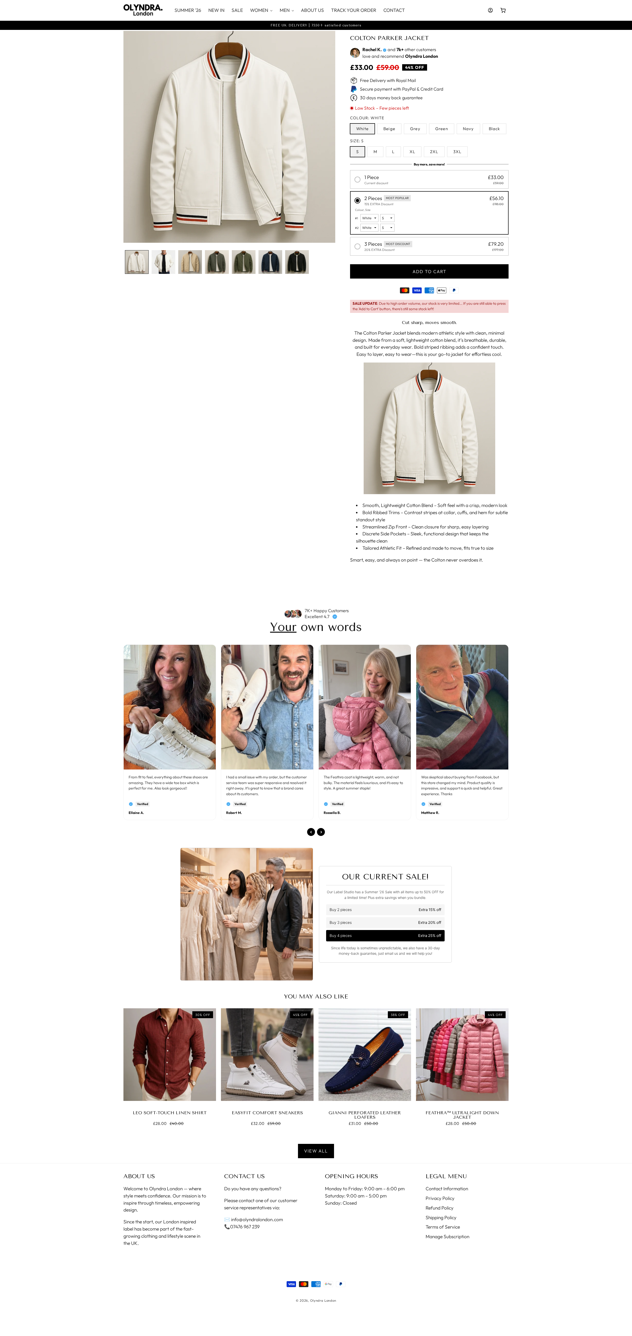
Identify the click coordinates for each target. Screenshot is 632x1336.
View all (316, 1151)
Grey (415, 128)
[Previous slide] (311, 832)
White (362, 128)
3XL (457, 151)
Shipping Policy (441, 1217)
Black (494, 128)
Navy (468, 128)
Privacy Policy (440, 1198)
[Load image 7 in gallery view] (297, 262)
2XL (434, 151)
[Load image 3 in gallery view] (190, 262)
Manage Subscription (447, 1237)
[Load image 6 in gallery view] (270, 262)
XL (412, 151)
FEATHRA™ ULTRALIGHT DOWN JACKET (462, 1115)
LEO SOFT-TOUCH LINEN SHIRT (170, 1113)
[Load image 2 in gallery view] (163, 262)
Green (441, 128)
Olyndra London (323, 1300)
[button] (261, 10)
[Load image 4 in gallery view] (217, 262)
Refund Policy (440, 1208)
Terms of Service (443, 1227)
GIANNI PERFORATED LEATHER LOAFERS (365, 1115)
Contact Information (447, 1189)
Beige (389, 128)
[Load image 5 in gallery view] (244, 262)
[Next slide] (321, 832)
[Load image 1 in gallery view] (137, 262)
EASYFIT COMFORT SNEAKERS (267, 1113)
